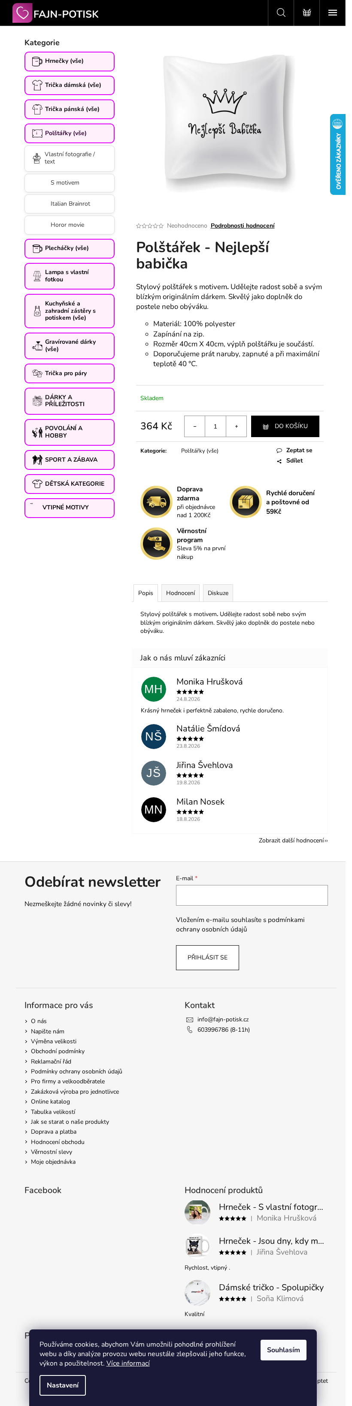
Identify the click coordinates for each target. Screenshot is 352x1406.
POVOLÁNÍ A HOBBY (63, 432)
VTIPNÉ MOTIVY (65, 507)
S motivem (65, 183)
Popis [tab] (145, 593)
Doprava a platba (53, 1132)
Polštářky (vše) (66, 133)
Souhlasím (283, 1350)
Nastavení (63, 1385)
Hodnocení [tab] (180, 593)
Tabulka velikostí (53, 1112)
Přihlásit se (208, 957)
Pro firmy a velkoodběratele (68, 1081)
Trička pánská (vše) (72, 109)
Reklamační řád (51, 1062)
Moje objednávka (53, 1162)
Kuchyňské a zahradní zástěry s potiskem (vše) (70, 310)
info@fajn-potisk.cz (223, 1019)
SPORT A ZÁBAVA (71, 460)
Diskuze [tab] (218, 593)
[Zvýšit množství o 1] (236, 426)
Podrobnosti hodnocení (243, 226)
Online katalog (50, 1102)
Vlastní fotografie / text (70, 158)
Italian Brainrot (70, 204)
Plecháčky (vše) (67, 248)
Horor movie (67, 225)
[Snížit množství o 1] (195, 426)
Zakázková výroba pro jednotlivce (75, 1092)
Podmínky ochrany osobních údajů (76, 1071)
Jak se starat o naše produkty (70, 1122)
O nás (39, 1021)
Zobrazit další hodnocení (291, 840)
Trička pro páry (66, 373)
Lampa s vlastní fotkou (67, 276)
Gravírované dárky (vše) (70, 345)
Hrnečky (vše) (64, 61)
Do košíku (291, 426)
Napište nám (47, 1031)
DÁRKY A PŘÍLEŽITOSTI (65, 401)
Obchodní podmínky (58, 1051)
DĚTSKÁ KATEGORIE (74, 484)
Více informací (128, 1363)
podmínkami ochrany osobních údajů (240, 924)
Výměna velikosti (53, 1041)
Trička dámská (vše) (73, 85)
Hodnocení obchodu (58, 1142)
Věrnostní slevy (51, 1152)
